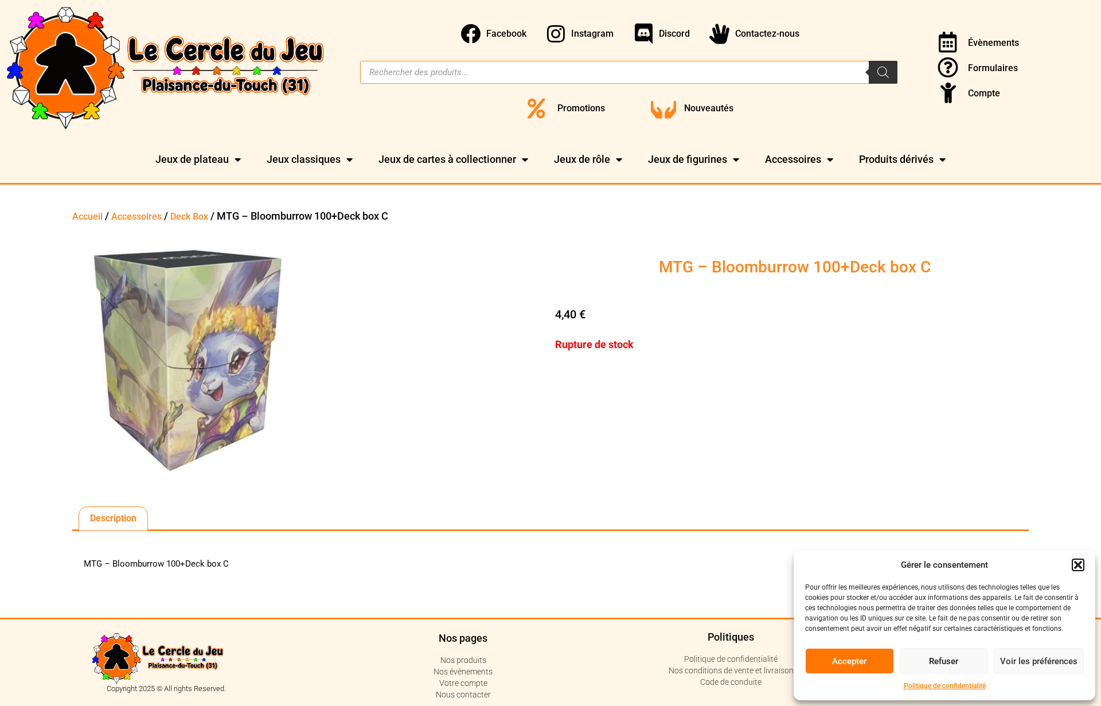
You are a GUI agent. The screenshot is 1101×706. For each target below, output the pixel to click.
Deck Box (189, 216)
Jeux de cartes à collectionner (447, 159)
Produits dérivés (896, 159)
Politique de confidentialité (945, 686)
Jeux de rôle (582, 159)
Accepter (849, 661)
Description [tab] (113, 518)
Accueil (87, 216)
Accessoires (793, 159)
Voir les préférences (1038, 661)
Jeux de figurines (687, 159)
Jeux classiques (304, 159)
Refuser (943, 661)
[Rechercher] (883, 72)
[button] (1078, 565)
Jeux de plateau (192, 159)
